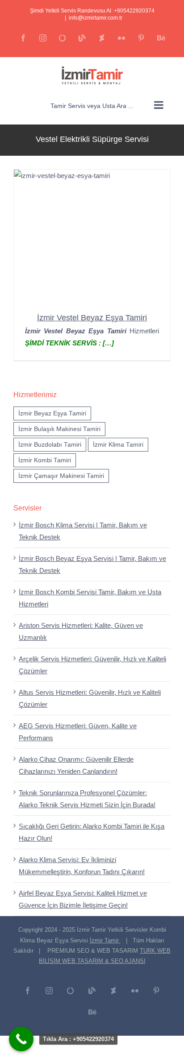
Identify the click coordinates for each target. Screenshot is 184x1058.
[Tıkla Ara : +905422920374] (21, 1039)
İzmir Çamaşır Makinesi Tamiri (61, 476)
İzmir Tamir (105, 940)
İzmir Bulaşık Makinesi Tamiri (59, 429)
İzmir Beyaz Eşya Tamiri (52, 413)
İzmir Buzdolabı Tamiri (49, 444)
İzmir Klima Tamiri (118, 444)
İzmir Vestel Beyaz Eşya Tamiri (92, 317)
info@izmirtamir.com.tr (95, 18)
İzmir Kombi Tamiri (44, 460)
